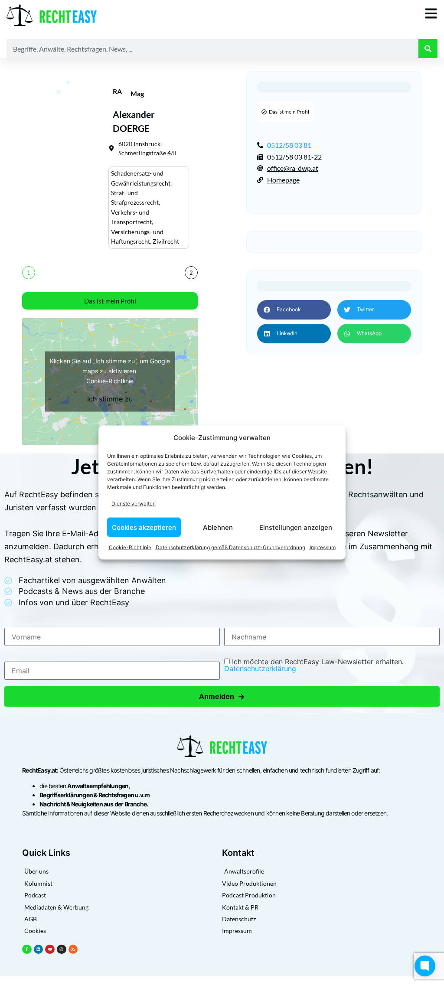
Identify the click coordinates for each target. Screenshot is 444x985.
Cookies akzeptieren (144, 527)
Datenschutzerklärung (260, 668)
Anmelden (222, 696)
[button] (294, 310)
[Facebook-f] (27, 949)
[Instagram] (61, 949)
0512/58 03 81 (289, 145)
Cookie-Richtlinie (130, 547)
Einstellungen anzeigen (295, 527)
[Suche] (427, 48)
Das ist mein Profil (110, 301)
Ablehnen (218, 527)
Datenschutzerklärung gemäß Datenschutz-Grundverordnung (230, 547)
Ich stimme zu (110, 399)
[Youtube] (50, 949)
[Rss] (73, 949)
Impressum (323, 547)
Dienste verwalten (133, 503)
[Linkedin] (38, 949)
